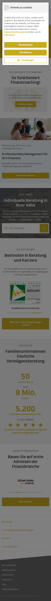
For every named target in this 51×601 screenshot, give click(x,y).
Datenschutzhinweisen (14, 32)
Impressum (9, 35)
